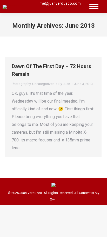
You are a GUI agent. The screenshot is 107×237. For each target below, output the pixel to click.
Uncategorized (43, 84)
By (64, 84)
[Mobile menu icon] (94, 6)
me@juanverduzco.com (60, 3)
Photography (21, 84)
